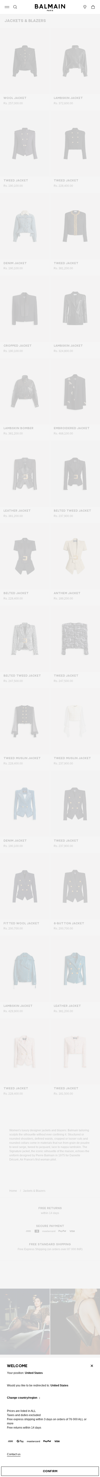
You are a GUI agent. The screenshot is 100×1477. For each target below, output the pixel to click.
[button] (15, 7)
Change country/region (22, 1397)
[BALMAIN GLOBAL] (50, 7)
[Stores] (85, 7)
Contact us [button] (13, 1454)
